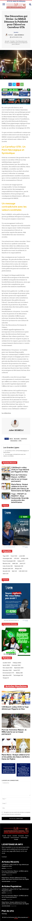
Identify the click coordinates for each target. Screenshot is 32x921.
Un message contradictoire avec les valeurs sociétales (14, 455)
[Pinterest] (18, 84)
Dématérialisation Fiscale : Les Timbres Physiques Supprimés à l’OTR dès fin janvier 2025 (9, 769)
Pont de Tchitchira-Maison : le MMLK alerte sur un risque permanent (19, 478)
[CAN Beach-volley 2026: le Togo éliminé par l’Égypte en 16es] (6, 469)
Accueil (7, 41)
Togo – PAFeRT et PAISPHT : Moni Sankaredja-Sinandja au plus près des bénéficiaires (20, 498)
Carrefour (24, 438)
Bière (11, 438)
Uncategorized (6, 881)
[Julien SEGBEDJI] (6, 35)
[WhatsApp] (22, 84)
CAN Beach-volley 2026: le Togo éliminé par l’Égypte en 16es (20, 469)
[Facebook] (10, 84)
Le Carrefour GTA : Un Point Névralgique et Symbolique (16, 451)
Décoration (14, 440)
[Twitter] (14, 84)
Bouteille (17, 438)
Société (16, 32)
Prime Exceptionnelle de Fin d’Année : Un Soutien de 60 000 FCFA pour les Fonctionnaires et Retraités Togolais (23, 771)
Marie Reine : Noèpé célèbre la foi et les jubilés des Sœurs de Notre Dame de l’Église (20, 487)
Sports (4, 868)
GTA (20, 440)
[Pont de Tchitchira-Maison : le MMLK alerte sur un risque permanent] (6, 477)
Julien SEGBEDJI (19, 35)
